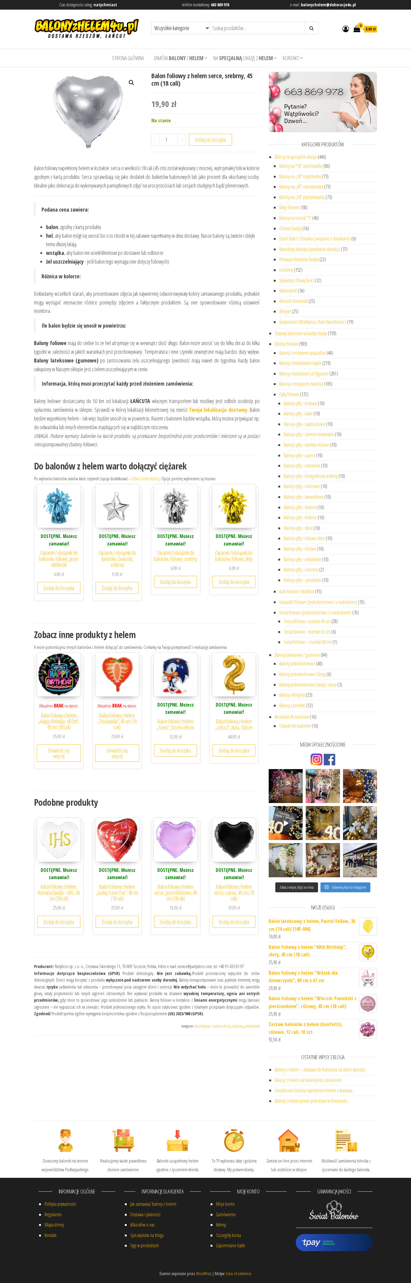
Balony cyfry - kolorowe (302, 486)
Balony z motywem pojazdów (302, 353)
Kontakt (291, 58)
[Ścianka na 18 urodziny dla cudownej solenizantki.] (286, 786)
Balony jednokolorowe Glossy (302, 674)
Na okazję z (243, 58)
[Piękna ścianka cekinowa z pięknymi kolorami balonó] (360, 786)
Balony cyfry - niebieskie (302, 559)
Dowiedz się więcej (59, 753)
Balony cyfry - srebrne (300, 517)
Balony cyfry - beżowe (300, 403)
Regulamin (53, 1214)
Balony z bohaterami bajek (300, 363)
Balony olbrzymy (292, 695)
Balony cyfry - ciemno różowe (306, 444)
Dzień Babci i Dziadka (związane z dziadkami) (315, 238)
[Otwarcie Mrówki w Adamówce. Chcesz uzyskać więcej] (360, 860)
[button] (131, 82)
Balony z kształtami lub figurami (304, 373)
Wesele (285, 311)
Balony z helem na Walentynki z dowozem (308, 1080)
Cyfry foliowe (289, 394)
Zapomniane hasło (230, 1245)
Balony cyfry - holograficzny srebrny (311, 476)
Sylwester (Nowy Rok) (296, 280)
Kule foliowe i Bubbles (296, 591)
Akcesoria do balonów (292, 716)
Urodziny (238, 1026)
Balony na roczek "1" (295, 218)
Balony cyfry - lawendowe (303, 496)
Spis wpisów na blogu (147, 1235)
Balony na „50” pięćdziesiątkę (302, 197)
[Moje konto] (345, 28)
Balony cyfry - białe (298, 413)
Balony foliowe (286, 344)
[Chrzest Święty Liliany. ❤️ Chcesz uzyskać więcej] (323, 860)
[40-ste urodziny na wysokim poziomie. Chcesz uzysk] (323, 823)
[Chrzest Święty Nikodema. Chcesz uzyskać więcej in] (360, 823)
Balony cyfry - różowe (300, 548)
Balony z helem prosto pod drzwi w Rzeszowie (311, 1101)
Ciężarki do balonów (295, 725)
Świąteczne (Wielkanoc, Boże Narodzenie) (312, 322)
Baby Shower (289, 207)
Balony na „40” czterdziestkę (301, 186)
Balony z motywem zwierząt (301, 383)
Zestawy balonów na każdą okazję (301, 333)
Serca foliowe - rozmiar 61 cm (307, 631)
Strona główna (128, 58)
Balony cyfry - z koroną (301, 569)
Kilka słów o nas (142, 1224)
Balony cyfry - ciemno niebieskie (309, 434)
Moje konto (225, 1204)
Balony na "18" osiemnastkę (301, 166)
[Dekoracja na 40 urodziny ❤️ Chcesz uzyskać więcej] (286, 823)
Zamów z (178, 58)
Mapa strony (54, 1224)
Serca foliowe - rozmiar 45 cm (212, 1026)
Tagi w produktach (144, 1245)
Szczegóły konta (228, 1235)
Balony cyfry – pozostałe (302, 580)
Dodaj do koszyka (210, 139)
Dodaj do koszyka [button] (59, 587)
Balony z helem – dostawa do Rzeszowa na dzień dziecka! (320, 1069)
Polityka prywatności (60, 1204)
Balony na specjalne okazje (296, 157)
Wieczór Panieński (293, 301)
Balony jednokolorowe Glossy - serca (307, 684)
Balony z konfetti (292, 705)
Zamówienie (226, 1214)
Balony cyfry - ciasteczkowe (304, 424)
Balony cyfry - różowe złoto (304, 538)
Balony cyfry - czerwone (302, 465)
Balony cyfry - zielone (300, 507)
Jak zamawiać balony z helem (153, 1204)
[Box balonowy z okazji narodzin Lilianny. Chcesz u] (323, 786)
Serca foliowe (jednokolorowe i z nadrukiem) (315, 612)
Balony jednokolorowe (297, 663)
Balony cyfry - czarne (299, 455)
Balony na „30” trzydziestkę (300, 176)
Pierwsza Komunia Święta (299, 259)
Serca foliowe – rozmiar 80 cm (308, 642)
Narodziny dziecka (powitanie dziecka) (309, 249)
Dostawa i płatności (145, 1214)
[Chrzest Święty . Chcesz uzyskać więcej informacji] (286, 860)
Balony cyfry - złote (298, 528)
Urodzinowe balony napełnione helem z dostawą (313, 1090)
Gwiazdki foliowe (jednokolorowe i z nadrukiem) (318, 602)
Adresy (221, 1224)
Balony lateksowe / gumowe (297, 655)
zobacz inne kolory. (145, 478)
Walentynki (252, 1026)
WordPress (204, 1273)
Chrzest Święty (290, 228)
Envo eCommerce (239, 1273)
